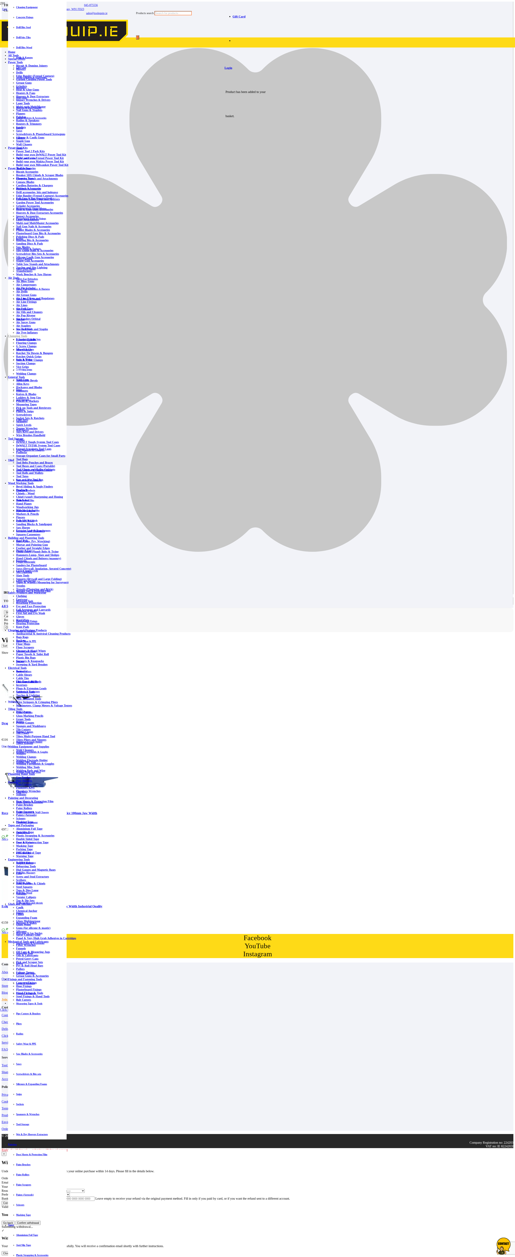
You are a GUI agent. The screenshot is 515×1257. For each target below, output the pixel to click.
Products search (145, 13)
